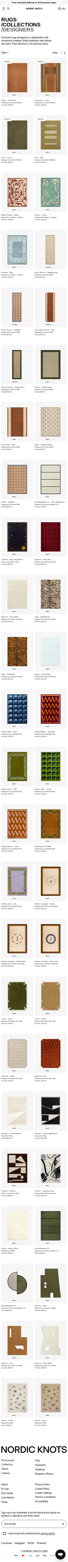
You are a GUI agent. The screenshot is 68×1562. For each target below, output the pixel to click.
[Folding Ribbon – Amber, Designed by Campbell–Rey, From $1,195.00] (17, 824)
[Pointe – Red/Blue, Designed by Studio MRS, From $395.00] (17, 479)
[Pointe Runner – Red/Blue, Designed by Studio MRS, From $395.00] (17, 307)
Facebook (6, 1543)
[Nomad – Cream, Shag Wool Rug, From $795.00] (17, 1398)
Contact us (7, 1464)
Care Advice (8, 1497)
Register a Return (44, 1473)
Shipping (40, 1469)
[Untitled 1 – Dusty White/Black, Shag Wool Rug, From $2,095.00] (51, 1111)
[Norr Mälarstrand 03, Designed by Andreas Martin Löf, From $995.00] (17, 1283)
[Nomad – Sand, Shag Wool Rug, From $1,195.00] (51, 1398)
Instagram (20, 1543)
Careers (5, 1473)
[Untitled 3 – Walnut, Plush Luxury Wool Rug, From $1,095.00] (17, 1168)
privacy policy (49, 1533)
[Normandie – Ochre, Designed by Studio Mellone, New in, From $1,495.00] (51, 78)
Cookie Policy (42, 1488)
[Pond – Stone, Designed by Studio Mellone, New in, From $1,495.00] (17, 135)
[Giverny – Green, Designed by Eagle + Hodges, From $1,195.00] (51, 192)
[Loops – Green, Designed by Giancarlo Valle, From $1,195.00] (17, 996)
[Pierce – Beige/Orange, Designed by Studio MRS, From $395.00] (51, 422)
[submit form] (62, 1524)
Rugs (8, 19)
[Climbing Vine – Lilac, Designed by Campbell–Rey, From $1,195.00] (17, 881)
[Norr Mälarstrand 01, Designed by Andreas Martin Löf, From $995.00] (51, 1226)
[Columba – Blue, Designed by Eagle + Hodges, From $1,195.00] (17, 250)
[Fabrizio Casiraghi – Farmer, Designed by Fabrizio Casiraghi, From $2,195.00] (51, 881)
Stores (4, 1468)
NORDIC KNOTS (34, 8)
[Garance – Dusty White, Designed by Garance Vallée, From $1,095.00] (51, 1340)
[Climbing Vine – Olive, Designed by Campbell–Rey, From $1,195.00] (17, 766)
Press (4, 1501)
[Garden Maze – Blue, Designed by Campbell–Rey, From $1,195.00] (17, 709)
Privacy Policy (42, 1484)
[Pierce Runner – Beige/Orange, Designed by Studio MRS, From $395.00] (51, 250)
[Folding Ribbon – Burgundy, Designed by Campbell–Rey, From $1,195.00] (51, 709)
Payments (40, 1465)
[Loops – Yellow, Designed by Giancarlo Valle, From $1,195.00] (51, 996)
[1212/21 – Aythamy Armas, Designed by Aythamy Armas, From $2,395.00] (51, 1168)
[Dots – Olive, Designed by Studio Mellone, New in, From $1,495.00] (51, 135)
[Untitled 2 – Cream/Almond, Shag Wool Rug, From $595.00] (17, 1111)
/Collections (20, 24)
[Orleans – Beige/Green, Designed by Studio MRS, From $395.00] (51, 365)
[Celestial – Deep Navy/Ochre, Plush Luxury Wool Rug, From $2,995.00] (17, 537)
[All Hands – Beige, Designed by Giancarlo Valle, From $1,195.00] (17, 1053)
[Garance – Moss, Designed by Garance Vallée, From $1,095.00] (51, 1283)
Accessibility (42, 1501)
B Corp (5, 1488)
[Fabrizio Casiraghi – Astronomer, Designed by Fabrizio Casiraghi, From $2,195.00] (51, 939)
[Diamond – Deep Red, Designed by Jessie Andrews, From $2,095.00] (51, 537)
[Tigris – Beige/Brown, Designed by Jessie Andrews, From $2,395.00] (51, 594)
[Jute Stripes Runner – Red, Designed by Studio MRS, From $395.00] (51, 307)
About (4, 1484)
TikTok (31, 1543)
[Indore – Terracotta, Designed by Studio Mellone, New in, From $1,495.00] (17, 78)
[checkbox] (4, 1533)
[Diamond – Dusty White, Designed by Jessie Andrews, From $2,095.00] (17, 594)
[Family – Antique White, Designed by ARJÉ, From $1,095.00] (17, 1226)
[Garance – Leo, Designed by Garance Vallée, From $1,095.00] (17, 1340)
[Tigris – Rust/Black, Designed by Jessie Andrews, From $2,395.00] (17, 652)
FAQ (37, 1460)
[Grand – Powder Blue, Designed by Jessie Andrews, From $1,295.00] (51, 652)
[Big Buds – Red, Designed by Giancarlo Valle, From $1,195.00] (51, 1053)
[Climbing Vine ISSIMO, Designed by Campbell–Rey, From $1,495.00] (51, 824)
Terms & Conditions (45, 1496)
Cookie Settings (43, 1493)
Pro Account (8, 1460)
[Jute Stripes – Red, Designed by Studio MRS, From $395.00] (17, 422)
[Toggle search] (8, 8)
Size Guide (7, 1493)
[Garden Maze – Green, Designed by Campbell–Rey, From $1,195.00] (51, 766)
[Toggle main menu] (3, 8)
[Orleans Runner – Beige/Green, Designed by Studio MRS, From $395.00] (17, 365)
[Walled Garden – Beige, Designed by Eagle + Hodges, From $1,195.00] (17, 192)
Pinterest (42, 1543)
